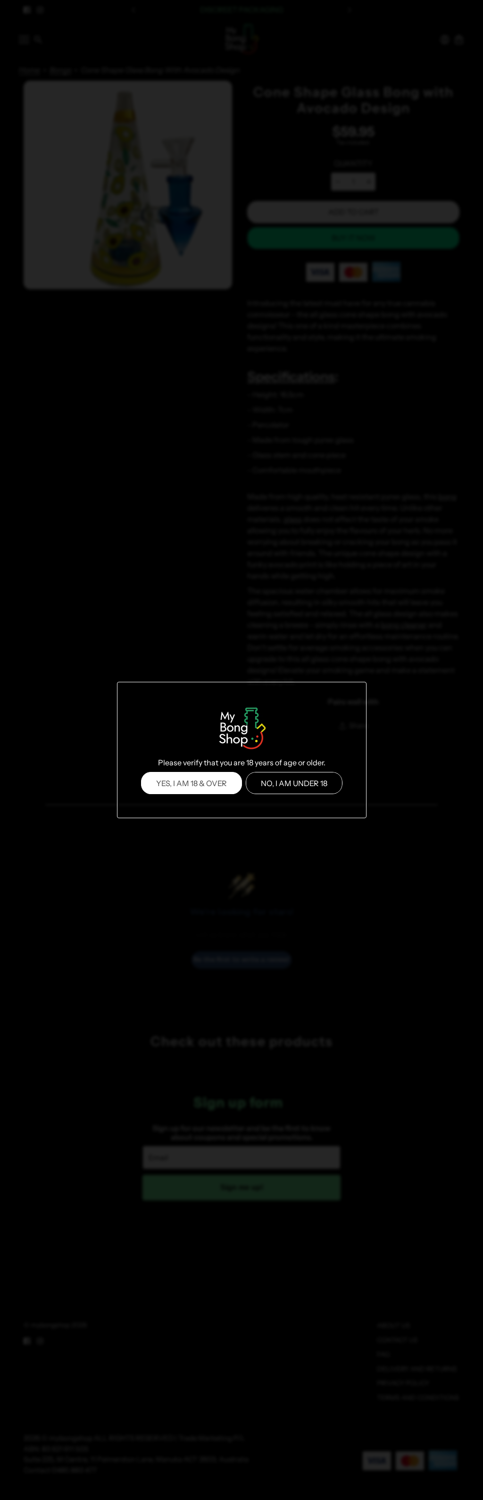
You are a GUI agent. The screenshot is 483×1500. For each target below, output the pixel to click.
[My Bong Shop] (241, 729)
